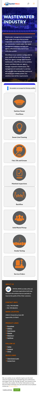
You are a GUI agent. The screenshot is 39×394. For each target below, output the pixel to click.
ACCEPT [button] (17, 390)
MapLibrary (10, 335)
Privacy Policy (13, 386)
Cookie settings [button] (7, 390)
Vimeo (9, 351)
